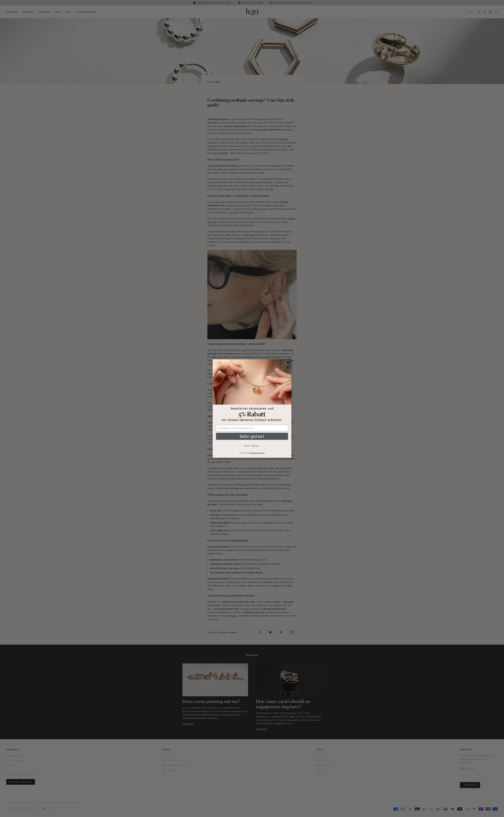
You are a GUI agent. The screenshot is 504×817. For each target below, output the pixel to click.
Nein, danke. (252, 445)
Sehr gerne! (252, 436)
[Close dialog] (288, 362)
